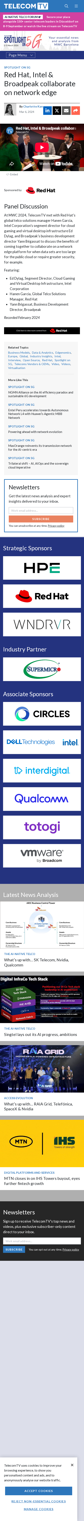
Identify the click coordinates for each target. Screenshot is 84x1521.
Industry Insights (41, 356)
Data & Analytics (42, 352)
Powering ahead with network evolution (35, 432)
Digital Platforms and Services (29, 1172)
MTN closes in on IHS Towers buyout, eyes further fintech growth (42, 1181)
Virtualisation (16, 368)
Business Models (19, 352)
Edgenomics (63, 352)
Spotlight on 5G (17, 67)
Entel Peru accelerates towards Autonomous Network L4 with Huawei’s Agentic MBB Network (38, 413)
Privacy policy (56, 525)
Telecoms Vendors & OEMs (31, 364)
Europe (12, 356)
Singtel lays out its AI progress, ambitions (40, 1034)
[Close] (72, 1464)
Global (24, 356)
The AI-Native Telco (19, 954)
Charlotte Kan (33, 106)
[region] (38, 1489)
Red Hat (47, 360)
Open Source (31, 360)
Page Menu (18, 55)
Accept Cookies (38, 1491)
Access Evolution (18, 1098)
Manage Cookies (39, 1509)
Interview (14, 360)
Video (55, 364)
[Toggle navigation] (76, 6)
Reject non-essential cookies (38, 1501)
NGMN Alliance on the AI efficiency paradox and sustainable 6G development (40, 394)
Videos (65, 364)
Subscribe (41, 519)
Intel (57, 356)
